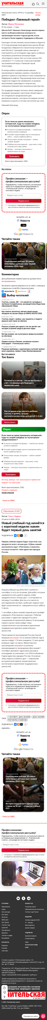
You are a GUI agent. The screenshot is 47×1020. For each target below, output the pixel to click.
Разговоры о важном (17, 720)
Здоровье (5, 933)
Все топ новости (8, 354)
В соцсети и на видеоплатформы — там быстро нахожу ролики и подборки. (24, 131)
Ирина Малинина (16, 24)
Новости (8, 801)
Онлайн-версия (30, 938)
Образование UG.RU (10, 259)
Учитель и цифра (7, 935)
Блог (27, 947)
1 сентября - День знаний (19, 717)
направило (19, 645)
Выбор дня (5, 920)
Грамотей (5, 927)
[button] (8, 291)
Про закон (5, 914)
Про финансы (6, 930)
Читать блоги (9, 422)
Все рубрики (5, 938)
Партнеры (5, 951)
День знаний (38, 717)
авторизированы (9, 281)
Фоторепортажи (31, 945)
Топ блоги (8, 357)
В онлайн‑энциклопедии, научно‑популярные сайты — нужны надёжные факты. (23, 136)
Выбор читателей (18, 295)
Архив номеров (30, 928)
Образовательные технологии (34, 909)
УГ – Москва (29, 922)
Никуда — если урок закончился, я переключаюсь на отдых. (19, 150)
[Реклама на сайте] (43, 1016)
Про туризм (5, 922)
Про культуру (6, 912)
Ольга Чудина (14, 516)
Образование (6, 907)
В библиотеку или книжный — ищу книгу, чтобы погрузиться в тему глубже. (24, 145)
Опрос (7, 429)
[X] (21, 535)
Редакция (5, 945)
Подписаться (23, 201)
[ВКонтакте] (15, 535)
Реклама (4, 948)
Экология (5, 917)
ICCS (26, 942)
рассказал (14, 638)
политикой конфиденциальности (28, 205)
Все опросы (6, 169)
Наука (3, 909)
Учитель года (6, 925)
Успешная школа (30, 907)
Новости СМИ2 (9, 500)
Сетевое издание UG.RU (32, 920)
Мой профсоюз (30, 925)
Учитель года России (31, 912)
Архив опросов (8, 493)
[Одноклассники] (18, 535)
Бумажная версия (30, 936)
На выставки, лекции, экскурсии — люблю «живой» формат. (22, 141)
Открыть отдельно (9, 490)
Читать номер (38, 14)
